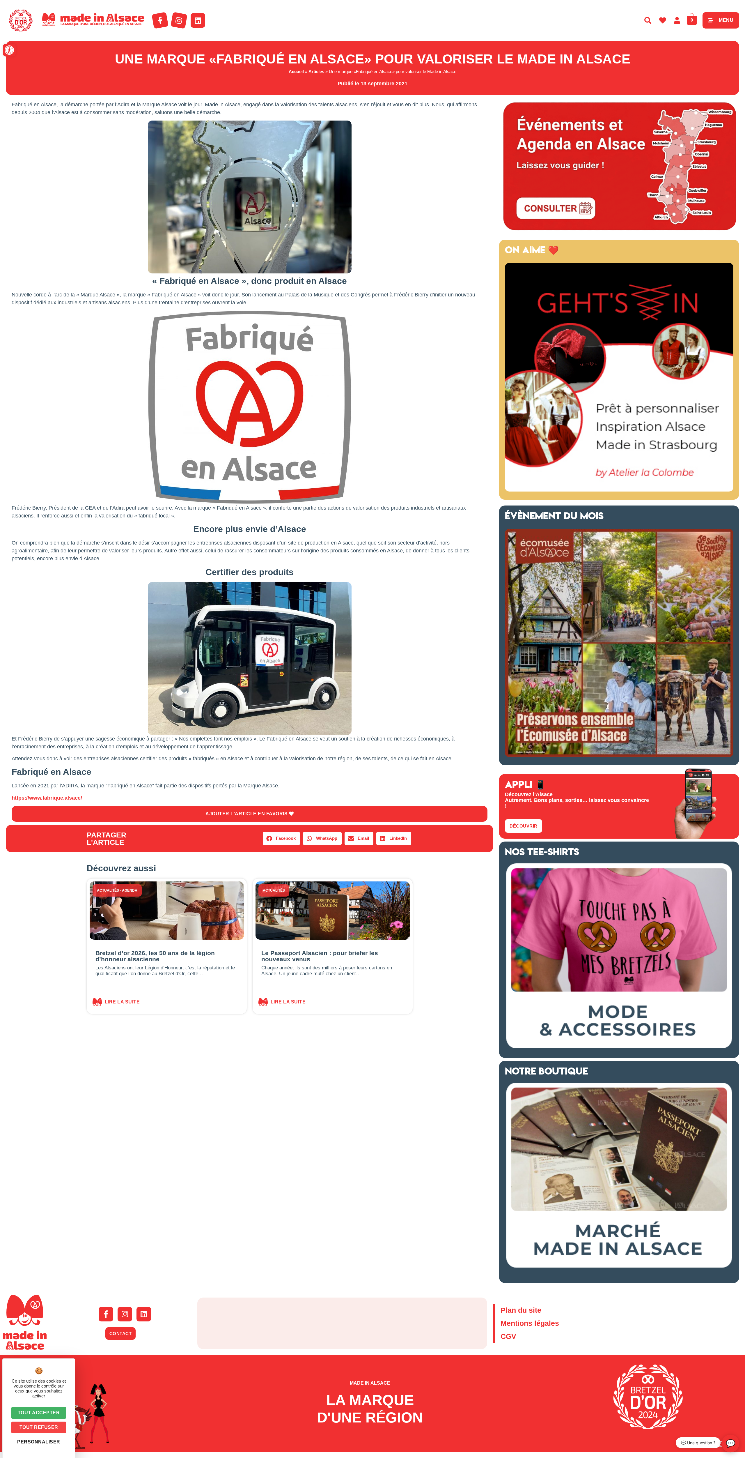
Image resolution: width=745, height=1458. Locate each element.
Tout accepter (39, 1412)
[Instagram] (179, 20)
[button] (9, 50)
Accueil (296, 71)
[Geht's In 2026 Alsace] (619, 490)
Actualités (108, 890)
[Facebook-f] (160, 20)
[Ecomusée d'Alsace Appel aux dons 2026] (619, 755)
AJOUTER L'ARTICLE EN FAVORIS (247, 813)
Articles (316, 71)
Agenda (129, 890)
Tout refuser (38, 1427)
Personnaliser (38, 1441)
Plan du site (521, 1310)
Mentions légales (530, 1323)
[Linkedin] (198, 20)
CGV (508, 1336)
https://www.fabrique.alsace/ (47, 798)
